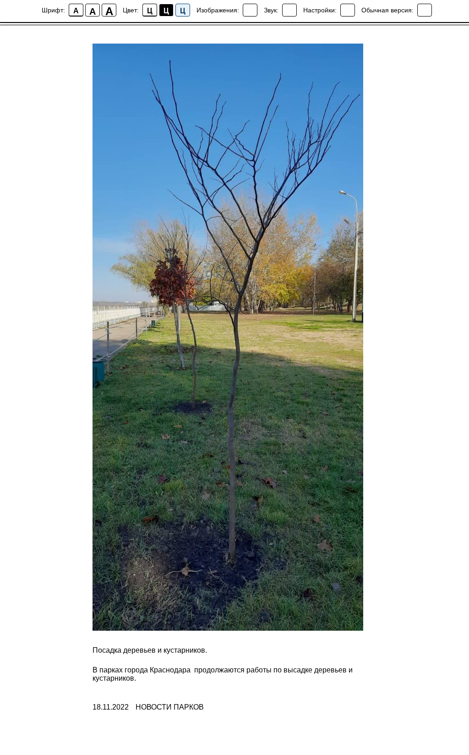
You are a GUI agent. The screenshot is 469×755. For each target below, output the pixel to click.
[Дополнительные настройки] (347, 10)
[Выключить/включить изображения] (250, 10)
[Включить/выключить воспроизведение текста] (289, 10)
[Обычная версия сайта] (424, 10)
